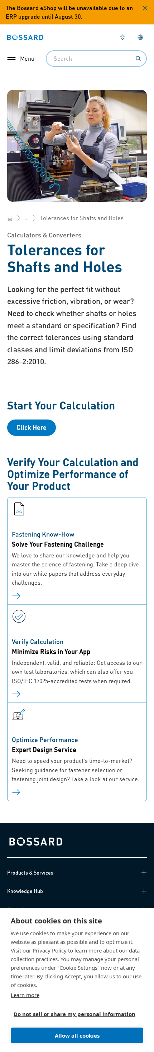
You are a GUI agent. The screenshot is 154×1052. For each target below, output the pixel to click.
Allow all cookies (77, 1035)
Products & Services (30, 872)
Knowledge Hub (25, 891)
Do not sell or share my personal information (74, 1014)
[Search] (138, 58)
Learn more (25, 994)
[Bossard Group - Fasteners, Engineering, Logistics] (10, 218)
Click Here (31, 427)
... (26, 218)
